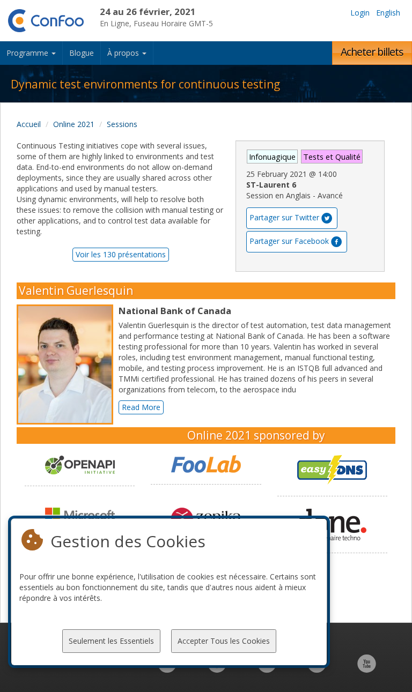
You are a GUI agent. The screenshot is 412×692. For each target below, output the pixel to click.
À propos (124, 53)
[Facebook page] (217, 669)
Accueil (29, 124)
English (388, 13)
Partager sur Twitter (284, 217)
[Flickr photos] (317, 669)
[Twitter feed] (267, 669)
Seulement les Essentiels (111, 641)
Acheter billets (372, 51)
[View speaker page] (68, 364)
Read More (141, 407)
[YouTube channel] (367, 669)
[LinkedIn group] (167, 669)
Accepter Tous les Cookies (224, 641)
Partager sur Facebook (289, 241)
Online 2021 (73, 124)
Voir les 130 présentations (121, 254)
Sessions (122, 124)
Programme (28, 53)
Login (360, 13)
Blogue (81, 53)
